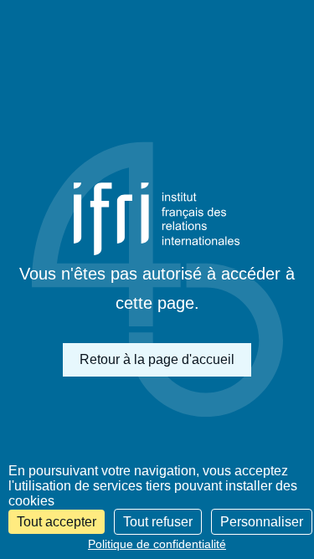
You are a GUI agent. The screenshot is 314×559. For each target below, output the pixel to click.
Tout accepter (56, 522)
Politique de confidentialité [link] (157, 544)
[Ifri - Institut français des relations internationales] (157, 218)
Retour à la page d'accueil (157, 359)
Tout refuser (158, 522)
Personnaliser (261, 522)
